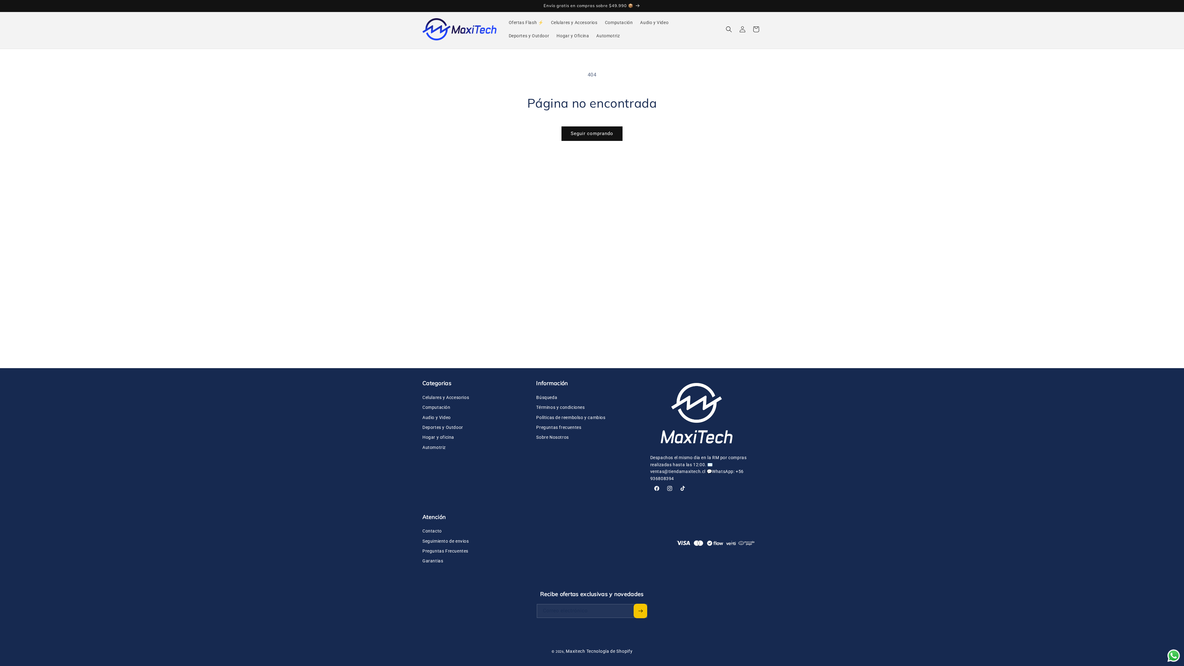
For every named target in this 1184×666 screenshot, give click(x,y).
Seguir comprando (592, 133)
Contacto (432, 530)
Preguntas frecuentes (558, 427)
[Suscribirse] (640, 611)
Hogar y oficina (438, 437)
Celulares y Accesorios (445, 397)
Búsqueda (546, 397)
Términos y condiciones (560, 407)
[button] (729, 29)
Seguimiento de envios (445, 541)
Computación (436, 407)
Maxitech (575, 651)
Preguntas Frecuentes (445, 551)
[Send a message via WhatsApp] (1173, 655)
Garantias (432, 560)
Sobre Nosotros (552, 437)
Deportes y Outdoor (442, 427)
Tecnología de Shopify (609, 651)
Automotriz (434, 447)
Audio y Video (436, 417)
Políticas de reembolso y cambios (570, 417)
